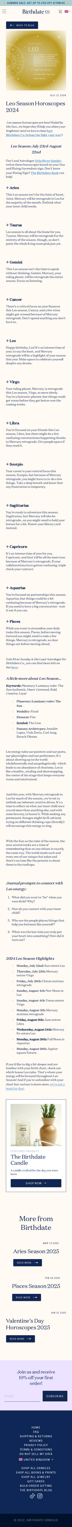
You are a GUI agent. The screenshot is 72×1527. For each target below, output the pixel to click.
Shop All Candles (36, 1468)
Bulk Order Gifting (36, 1485)
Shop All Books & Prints (36, 1472)
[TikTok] (32, 1496)
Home (36, 1427)
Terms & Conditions (36, 1449)
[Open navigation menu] (4, 11)
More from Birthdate (36, 1223)
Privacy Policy (36, 1445)
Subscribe (55, 1396)
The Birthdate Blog (36, 1490)
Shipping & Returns (36, 1436)
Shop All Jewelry (36, 1476)
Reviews (36, 1440)
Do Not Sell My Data (36, 1453)
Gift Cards (36, 1481)
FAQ (36, 1431)
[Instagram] (40, 1496)
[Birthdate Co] (36, 11)
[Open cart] (60, 11)
